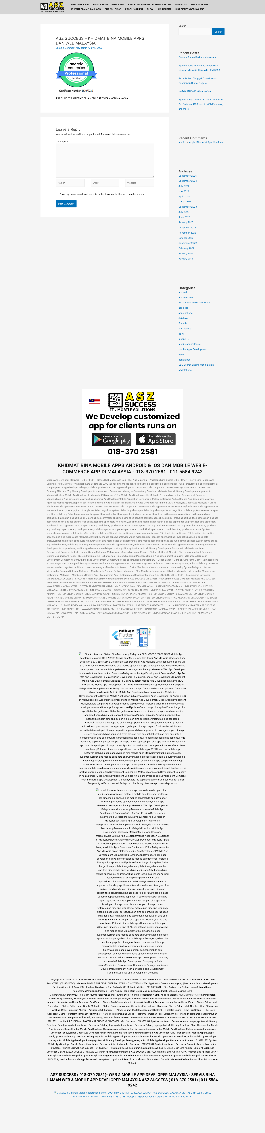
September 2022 (188, 243)
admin (182, 142)
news (181, 354)
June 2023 (184, 217)
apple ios (183, 307)
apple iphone (186, 313)
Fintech (183, 323)
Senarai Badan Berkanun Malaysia (197, 57)
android (183, 292)
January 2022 (186, 253)
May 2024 (184, 191)
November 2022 (187, 232)
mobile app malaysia (189, 344)
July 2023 (184, 212)
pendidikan (184, 359)
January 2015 (186, 258)
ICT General (185, 328)
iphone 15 (184, 338)
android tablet (186, 297)
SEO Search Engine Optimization (196, 364)
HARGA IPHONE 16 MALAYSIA (195, 91)
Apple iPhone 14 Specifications (206, 142)
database (183, 318)
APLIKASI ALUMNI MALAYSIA (194, 302)
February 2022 (186, 248)
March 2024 (185, 201)
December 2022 (187, 227)
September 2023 (188, 206)
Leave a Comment (65, 47)
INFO (181, 333)
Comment (62, 141)
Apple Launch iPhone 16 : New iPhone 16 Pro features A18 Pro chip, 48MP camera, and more (201, 104)
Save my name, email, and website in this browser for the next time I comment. (102, 194)
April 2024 (184, 196)
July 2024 (184, 186)
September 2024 (188, 180)
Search (182, 25)
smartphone (185, 370)
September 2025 (188, 175)
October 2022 (186, 237)
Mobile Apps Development (193, 349)
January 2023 (186, 222)
